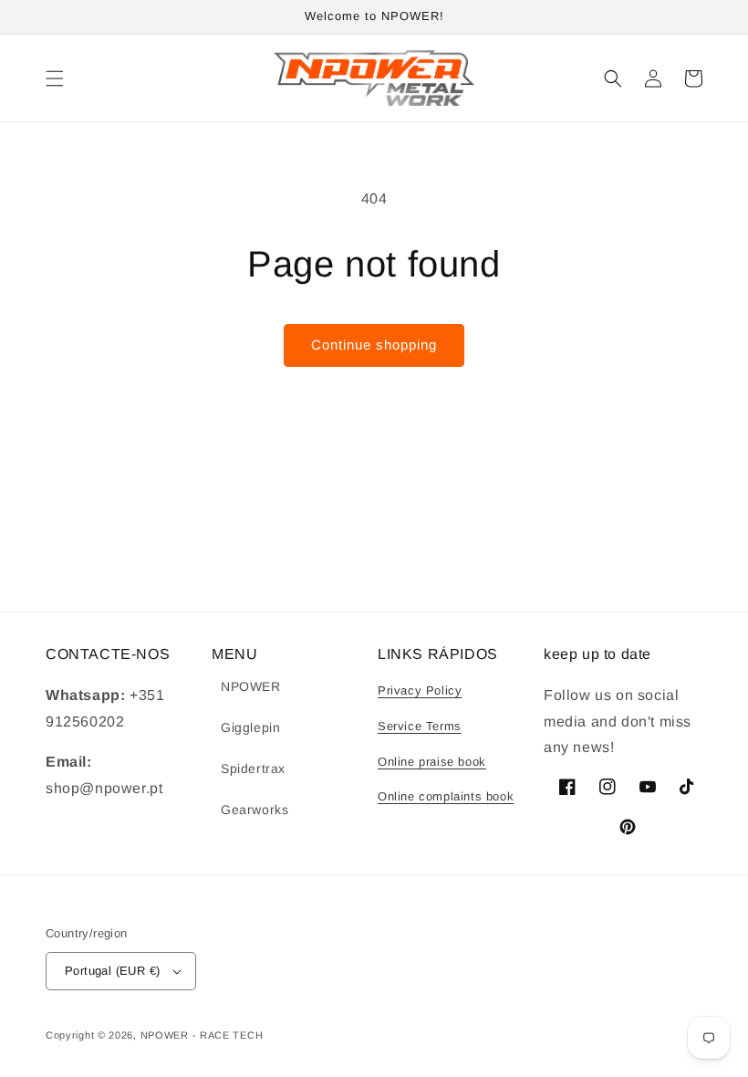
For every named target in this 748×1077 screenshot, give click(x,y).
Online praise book (432, 762)
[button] (55, 78)
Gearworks (254, 809)
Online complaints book (446, 796)
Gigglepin (250, 727)
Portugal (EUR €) (112, 971)
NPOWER (251, 686)
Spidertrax (253, 768)
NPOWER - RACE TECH (202, 1035)
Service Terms (420, 726)
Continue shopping (374, 344)
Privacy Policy (420, 690)
